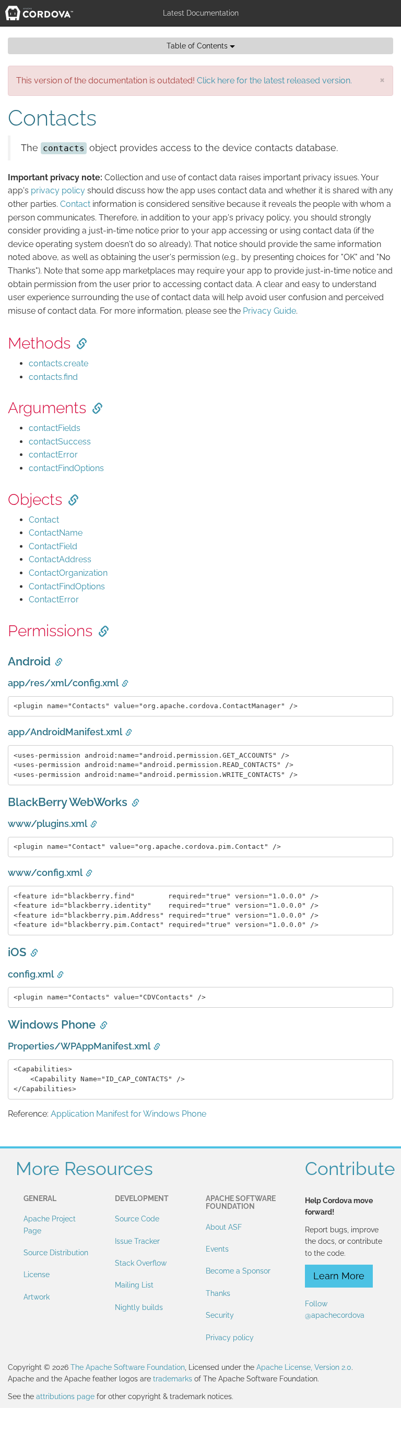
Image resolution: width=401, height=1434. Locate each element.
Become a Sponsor (238, 1271)
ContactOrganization (68, 573)
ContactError (54, 599)
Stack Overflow (141, 1263)
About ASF (224, 1227)
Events (217, 1249)
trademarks (172, 1379)
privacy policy (58, 190)
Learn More (338, 1275)
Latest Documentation (201, 13)
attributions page (65, 1396)
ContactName (55, 533)
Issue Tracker (137, 1241)
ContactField (53, 546)
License (36, 1274)
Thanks (218, 1293)
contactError (53, 455)
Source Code (137, 1219)
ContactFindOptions (67, 586)
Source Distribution (55, 1252)
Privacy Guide (269, 311)
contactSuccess (60, 442)
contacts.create (58, 363)
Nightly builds (139, 1307)
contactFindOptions (66, 468)
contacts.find (53, 377)
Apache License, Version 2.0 (303, 1367)
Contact (75, 204)
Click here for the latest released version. (274, 80)
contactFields (54, 428)
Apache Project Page (49, 1224)
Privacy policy (230, 1337)
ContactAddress (60, 559)
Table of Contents (198, 46)
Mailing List (134, 1285)
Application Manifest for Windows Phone (128, 1114)
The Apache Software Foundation (127, 1367)
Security (220, 1315)
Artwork (36, 1297)
